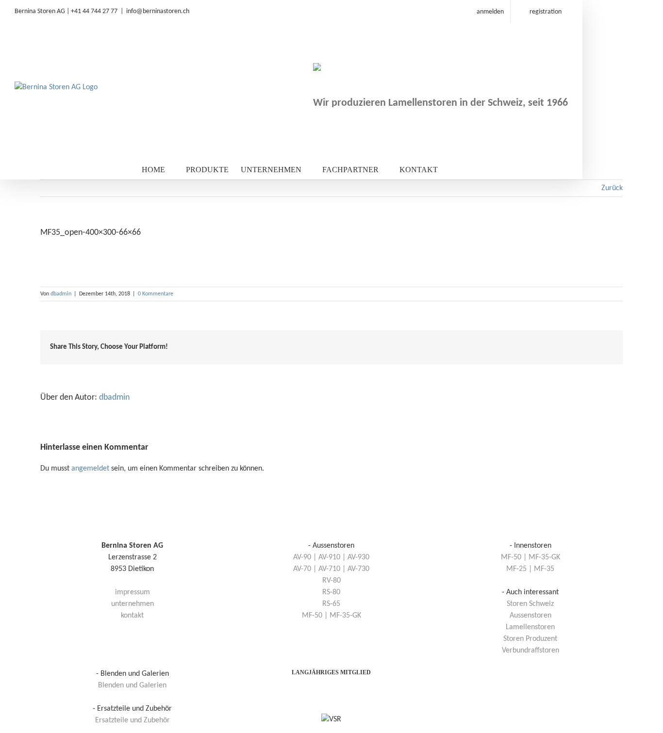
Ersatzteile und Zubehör (132, 720)
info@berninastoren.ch (157, 11)
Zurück (612, 188)
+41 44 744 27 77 (94, 11)
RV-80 (331, 581)
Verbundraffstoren (530, 650)
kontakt (132, 615)
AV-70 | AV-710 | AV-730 (331, 569)
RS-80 (331, 592)
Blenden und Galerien (132, 685)
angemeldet (90, 468)
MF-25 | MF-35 (530, 569)
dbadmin (60, 294)
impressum (132, 592)
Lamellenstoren (530, 627)
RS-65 (331, 604)
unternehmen (132, 604)
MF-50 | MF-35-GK (331, 615)
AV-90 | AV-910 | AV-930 (331, 557)
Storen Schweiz (530, 604)
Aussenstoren (530, 615)
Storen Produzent (530, 639)
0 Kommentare (155, 294)
